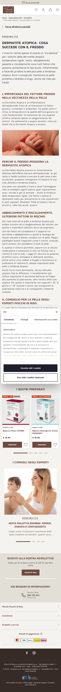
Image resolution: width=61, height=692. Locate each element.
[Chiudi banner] (57, 312)
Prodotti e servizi (10, 624)
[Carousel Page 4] (41, 452)
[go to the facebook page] (27, 653)
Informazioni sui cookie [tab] (46, 319)
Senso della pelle (15, 18)
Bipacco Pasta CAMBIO (13, 430)
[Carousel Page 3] (36, 452)
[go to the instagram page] (34, 653)
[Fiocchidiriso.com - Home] (8, 9)
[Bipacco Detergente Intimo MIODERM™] (45, 411)
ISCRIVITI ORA (31, 572)
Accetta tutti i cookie (30, 368)
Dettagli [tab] (24, 319)
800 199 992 (33, 595)
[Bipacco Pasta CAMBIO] (15, 411)
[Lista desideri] (26, 445)
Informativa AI (30, 685)
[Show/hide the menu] (57, 10)
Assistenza (7, 615)
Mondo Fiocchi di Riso (12, 606)
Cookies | (51, 683)
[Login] (43, 10)
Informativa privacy (14, 683)
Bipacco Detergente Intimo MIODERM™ (45, 431)
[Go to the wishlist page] (36, 10)
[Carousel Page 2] (31, 452)
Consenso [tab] (9, 319)
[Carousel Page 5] (46, 452)
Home (4, 18)
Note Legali (27, 683)
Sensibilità (28, 18)
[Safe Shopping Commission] (30, 677)
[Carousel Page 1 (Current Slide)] (20, 452)
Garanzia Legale (40, 683)
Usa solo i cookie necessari (30, 377)
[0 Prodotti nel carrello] (50, 10)
